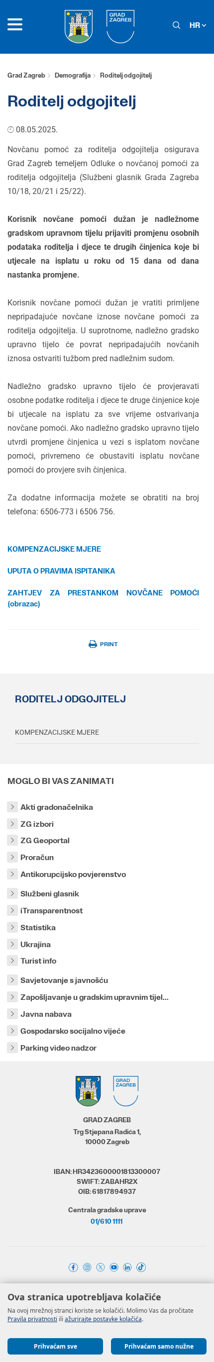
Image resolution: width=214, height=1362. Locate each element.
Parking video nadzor (58, 1048)
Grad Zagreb (26, 75)
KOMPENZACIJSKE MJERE (57, 732)
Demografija (73, 75)
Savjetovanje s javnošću (64, 980)
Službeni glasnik (49, 893)
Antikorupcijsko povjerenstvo (73, 874)
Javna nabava (46, 1014)
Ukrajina (35, 944)
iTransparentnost (51, 910)
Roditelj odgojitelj (70, 698)
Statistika (38, 927)
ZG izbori (37, 824)
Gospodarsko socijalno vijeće (72, 1031)
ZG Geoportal (45, 840)
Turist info (38, 961)
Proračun (37, 857)
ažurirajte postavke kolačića (103, 1319)
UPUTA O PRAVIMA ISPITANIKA (61, 571)
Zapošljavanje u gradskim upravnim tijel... (94, 997)
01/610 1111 (106, 1221)
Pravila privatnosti (32, 1319)
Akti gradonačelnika (56, 807)
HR (196, 25)
